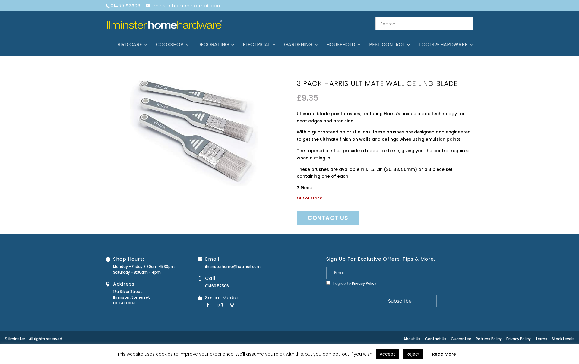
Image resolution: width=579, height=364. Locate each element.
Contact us (328, 218)
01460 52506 (217, 285)
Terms (541, 338)
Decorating (213, 45)
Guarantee (461, 338)
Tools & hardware (443, 45)
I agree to (354, 283)
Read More (444, 354)
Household (340, 45)
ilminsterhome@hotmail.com (233, 266)
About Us (411, 338)
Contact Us (435, 338)
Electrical (256, 45)
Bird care (129, 45)
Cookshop (169, 45)
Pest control (387, 45)
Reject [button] (413, 354)
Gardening (298, 45)
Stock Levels (563, 338)
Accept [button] (387, 354)
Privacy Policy (364, 283)
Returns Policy (489, 338)
